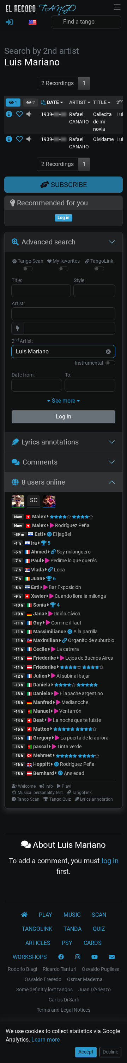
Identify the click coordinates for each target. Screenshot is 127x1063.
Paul (36, 560)
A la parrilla (85, 631)
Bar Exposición (64, 587)
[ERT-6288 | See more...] (11, 139)
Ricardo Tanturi (59, 969)
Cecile (40, 649)
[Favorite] (21, 114)
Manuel (41, 711)
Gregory (42, 738)
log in (110, 861)
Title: (17, 280)
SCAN (99, 914)
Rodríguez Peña (72, 525)
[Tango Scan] (50, 534)
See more (63, 400)
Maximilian (45, 640)
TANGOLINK (37, 929)
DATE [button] (53, 102)
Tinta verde (68, 746)
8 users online (43, 482)
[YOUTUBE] (94, 957)
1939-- (53, 114)
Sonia (39, 605)
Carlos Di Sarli (64, 1000)
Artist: (18, 303)
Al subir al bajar (72, 676)
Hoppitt (41, 764)
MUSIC (72, 914)
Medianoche (74, 702)
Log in (63, 416)
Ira (34, 543)
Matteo (41, 729)
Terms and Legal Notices (63, 1010)
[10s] (28, 114)
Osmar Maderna (85, 979)
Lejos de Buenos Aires (88, 658)
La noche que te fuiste (76, 720)
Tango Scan (30, 261)
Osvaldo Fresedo (43, 979)
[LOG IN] (9, 22)
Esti (39, 534)
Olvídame (103, 139)
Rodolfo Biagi (22, 969)
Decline (110, 1052)
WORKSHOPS (30, 957)
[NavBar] (117, 6)
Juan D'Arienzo (94, 989)
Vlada (37, 569)
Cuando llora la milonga (80, 596)
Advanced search (48, 242)
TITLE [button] (100, 102)
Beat (38, 720)
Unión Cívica (66, 613)
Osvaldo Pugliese (100, 969)
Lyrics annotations (50, 442)
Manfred (42, 702)
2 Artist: (22, 341)
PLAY (45, 914)
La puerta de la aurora (84, 738)
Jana (38, 613)
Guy (37, 623)
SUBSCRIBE (68, 184)
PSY (67, 943)
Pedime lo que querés (73, 560)
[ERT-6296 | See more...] (11, 114)
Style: (79, 280)
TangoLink (101, 261)
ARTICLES (37, 943)
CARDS (93, 943)
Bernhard (43, 773)
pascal (40, 746)
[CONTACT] (111, 957)
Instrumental (89, 363)
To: (68, 375)
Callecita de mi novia (102, 121)
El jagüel (62, 534)
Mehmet (42, 755)
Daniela (42, 684)
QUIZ (99, 929)
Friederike (44, 658)
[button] (32, 22)
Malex (39, 516)
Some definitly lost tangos (44, 989)
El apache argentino (81, 693)
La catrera (67, 649)
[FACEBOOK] (61, 957)
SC (33, 500)
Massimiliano (48, 631)
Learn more (45, 1039)
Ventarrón (69, 711)
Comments (40, 462)
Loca (59, 569)
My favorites (66, 261)
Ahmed (39, 552)
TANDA (72, 929)
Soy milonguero (74, 552)
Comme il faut (65, 623)
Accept (85, 1052)
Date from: (23, 375)
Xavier (39, 596)
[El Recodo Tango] (24, 915)
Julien (40, 676)
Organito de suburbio (91, 640)
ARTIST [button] (78, 102)
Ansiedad (74, 773)
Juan (36, 578)
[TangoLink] (54, 552)
